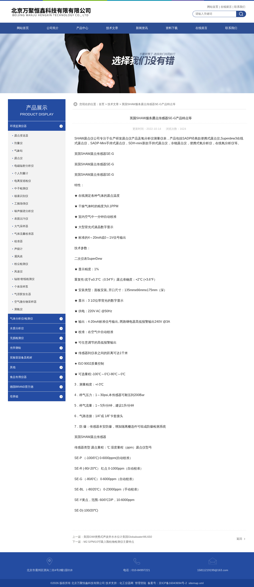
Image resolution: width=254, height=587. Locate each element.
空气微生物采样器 (25, 301)
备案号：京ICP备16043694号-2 (167, 583)
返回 (239, 538)
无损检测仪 (17, 338)
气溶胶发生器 (22, 294)
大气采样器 (21, 226)
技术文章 (112, 28)
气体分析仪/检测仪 (21, 318)
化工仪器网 (126, 583)
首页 (101, 104)
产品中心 (82, 28)
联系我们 (239, 6)
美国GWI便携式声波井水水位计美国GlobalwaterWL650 (118, 536)
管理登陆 (140, 583)
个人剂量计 (21, 173)
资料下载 (172, 28)
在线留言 (226, 6)
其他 (12, 367)
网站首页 (212, 6)
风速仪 (18, 271)
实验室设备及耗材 (21, 357)
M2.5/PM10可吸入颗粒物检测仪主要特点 (109, 541)
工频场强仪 (21, 203)
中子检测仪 (21, 188)
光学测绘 (15, 347)
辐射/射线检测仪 (24, 279)
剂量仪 (18, 143)
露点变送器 (21, 135)
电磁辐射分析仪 (24, 165)
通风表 (18, 256)
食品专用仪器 (18, 377)
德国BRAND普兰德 (21, 386)
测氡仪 (18, 309)
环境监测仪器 (18, 126)
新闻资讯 (142, 28)
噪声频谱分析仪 (24, 211)
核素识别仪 (21, 196)
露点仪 (18, 158)
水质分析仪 (17, 328)
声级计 (18, 248)
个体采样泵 (21, 286)
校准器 (18, 241)
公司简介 (53, 28)
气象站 (18, 150)
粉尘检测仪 (21, 263)
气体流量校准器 (24, 233)
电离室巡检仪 (22, 180)
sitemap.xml (196, 583)
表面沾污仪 (21, 218)
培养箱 (14, 396)
